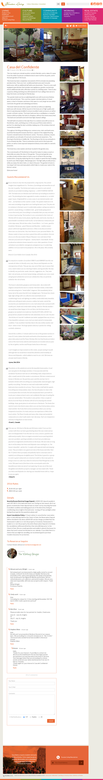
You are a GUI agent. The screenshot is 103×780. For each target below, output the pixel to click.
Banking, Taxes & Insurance (69, 15)
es (63, 4)
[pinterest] (74, 26)
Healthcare (5, 14)
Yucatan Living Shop (8, 20)
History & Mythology (29, 18)
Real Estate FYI (89, 14)
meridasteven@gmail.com (33, 545)
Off (26, 717)
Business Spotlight (49, 14)
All (41, 717)
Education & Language (50, 18)
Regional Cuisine (28, 16)
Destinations (27, 14)
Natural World (27, 20)
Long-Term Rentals (90, 20)
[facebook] (68, 26)
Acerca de (48, 775)
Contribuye (61, 775)
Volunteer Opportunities (51, 16)
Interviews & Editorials (50, 13)
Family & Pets (6, 13)
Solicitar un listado (78, 775)
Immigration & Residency (72, 13)
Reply (12, 589)
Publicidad (54, 775)
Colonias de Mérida (90, 18)
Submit (51, 721)
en (58, 4)
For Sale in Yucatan (90, 13)
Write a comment (49, 565)
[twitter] (71, 26)
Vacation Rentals (89, 16)
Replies (34, 717)
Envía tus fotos (68, 775)
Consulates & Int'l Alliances (7, 17)
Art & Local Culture (29, 13)
